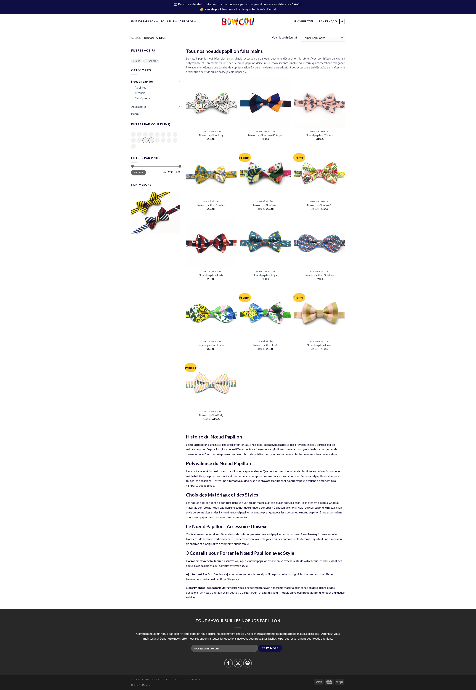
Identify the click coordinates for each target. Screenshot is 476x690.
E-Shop (135, 679)
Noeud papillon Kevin (319, 205)
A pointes (140, 87)
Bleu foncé (151, 135)
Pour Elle (168, 21)
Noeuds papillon (142, 81)
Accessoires (139, 106)
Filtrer (138, 172)
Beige (133, 134)
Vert (163, 140)
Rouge (157, 140)
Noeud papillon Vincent (319, 135)
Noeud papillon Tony (211, 135)
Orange (139, 140)
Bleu (139, 134)
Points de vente (152, 679)
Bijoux (135, 114)
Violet (133, 146)
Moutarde (175, 134)
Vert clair (169, 141)
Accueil (136, 37)
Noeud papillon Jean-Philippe (265, 135)
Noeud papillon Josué (211, 345)
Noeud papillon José (265, 345)
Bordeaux (157, 134)
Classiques (141, 98)
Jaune (169, 134)
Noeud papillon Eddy (211, 415)
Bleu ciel (145, 135)
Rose (137, 60)
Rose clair (152, 60)
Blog (168, 679)
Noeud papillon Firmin (319, 345)
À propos (186, 21)
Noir (133, 140)
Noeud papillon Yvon (265, 205)
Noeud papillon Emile (211, 275)
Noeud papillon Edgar (265, 275)
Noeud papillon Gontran (319, 275)
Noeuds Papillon (143, 21)
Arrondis (140, 93)
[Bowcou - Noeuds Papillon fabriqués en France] (238, 21)
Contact (194, 679)
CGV (183, 679)
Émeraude (163, 134)
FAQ (176, 679)
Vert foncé (175, 141)
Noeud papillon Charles (211, 205)
